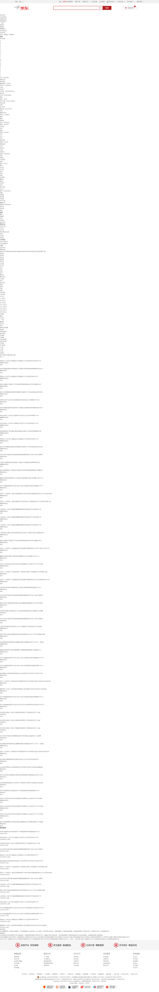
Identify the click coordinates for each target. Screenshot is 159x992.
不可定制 (2, 345)
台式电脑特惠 (4, 931)
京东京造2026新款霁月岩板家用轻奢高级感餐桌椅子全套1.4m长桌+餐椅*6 (21, 618)
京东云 (87, 983)
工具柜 (2, 236)
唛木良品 (2, 187)
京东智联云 (87, 937)
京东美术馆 (3, 30)
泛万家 (2, 169)
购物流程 (16, 956)
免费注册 (70, 1)
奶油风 (2, 253)
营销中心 (62, 974)
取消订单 (105, 965)
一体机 (2, 23)
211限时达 (47, 959)
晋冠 (1, 111)
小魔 (1, 87)
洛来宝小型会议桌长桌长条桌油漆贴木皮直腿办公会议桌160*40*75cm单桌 (21, 814)
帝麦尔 (2, 157)
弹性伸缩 (20, 939)
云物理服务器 (21, 937)
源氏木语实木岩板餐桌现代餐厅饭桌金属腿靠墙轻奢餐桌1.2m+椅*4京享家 (21, 603)
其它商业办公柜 (4, 232)
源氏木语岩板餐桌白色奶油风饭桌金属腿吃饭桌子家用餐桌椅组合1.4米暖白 (21, 822)
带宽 (47, 939)
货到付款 (76, 956)
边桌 (1, 271)
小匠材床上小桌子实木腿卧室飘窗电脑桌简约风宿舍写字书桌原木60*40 (20, 509)
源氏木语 (2, 79)
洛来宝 (2, 89)
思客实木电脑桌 (13, 931)
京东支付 (81, 983)
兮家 (1, 146)
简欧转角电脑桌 (67, 931)
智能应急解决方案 (78, 937)
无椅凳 (2, 353)
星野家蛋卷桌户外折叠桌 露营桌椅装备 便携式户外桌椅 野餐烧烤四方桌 (20, 431)
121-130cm (3, 306)
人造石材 (2, 294)
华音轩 (2, 183)
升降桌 (2, 220)
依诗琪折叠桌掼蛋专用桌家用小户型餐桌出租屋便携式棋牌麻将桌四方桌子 (21, 368)
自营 (1, 365)
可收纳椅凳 (3, 339)
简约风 (2, 255)
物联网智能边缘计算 (113, 939)
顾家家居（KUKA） (5, 83)
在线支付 (76, 959)
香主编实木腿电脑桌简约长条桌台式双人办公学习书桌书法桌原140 (19, 759)
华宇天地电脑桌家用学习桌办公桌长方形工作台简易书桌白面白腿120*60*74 (22, 704)
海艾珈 (2, 93)
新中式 (2, 261)
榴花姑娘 (2, 144)
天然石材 (2, 292)
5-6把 (1, 351)
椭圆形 (2, 322)
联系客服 (16, 967)
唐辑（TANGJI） (5, 124)
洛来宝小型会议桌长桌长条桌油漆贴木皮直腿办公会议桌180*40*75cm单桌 (21, 806)
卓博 (1, 105)
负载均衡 (93, 937)
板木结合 (2, 282)
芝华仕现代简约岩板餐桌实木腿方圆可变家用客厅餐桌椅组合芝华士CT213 (21, 775)
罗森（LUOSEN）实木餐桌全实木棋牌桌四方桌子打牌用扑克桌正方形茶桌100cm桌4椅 (25, 681)
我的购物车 (131, 8)
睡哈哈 (2, 179)
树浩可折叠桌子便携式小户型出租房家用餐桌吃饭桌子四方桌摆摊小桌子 (21, 384)
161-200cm (3, 310)
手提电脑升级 (105, 931)
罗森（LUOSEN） (5, 114)
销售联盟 (85, 974)
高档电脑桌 (58, 931)
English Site (124, 974)
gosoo (2, 189)
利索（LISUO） (4, 142)
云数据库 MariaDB (30, 937)
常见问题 (16, 963)
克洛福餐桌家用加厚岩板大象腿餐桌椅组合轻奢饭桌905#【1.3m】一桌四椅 (22, 743)
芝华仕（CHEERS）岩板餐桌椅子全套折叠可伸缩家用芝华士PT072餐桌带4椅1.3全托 (25, 579)
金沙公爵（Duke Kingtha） (8, 101)
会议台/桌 (3, 226)
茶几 (1, 273)
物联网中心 (99, 937)
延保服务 (135, 961)
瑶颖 (1, 193)
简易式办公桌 (95, 931)
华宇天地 (2, 200)
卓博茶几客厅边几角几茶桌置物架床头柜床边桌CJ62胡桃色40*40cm (20, 400)
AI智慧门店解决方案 (114, 937)
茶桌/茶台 (3, 222)
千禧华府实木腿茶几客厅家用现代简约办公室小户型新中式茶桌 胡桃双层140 (22, 532)
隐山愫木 (2, 140)
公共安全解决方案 (41, 937)
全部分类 (2, 15)
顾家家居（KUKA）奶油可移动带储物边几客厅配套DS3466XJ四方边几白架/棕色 (23, 689)
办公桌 (2, 230)
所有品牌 (2, 38)
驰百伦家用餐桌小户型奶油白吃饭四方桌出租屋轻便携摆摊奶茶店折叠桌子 (21, 470)
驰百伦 (2, 206)
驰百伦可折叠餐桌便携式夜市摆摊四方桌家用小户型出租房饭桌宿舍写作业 (21, 392)
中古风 (2, 265)
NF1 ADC (4, 939)
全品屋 (2, 126)
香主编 (2, 197)
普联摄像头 (3, 21)
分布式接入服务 (79, 939)
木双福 (2, 198)
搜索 (107, 8)
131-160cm (3, 308)
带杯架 (2, 329)
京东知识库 (3, 17)
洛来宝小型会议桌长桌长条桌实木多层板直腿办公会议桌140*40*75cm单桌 (21, 564)
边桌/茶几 (3, 247)
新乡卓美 (32, 931)
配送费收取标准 (48, 963)
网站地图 (122, 937)
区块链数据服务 (53, 939)
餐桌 (1, 214)
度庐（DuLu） (4, 163)
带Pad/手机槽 (4, 327)
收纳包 (2, 25)
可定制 (2, 343)
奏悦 (1, 118)
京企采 (2, 167)
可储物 (2, 337)
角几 (1, 269)
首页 (1, 34)
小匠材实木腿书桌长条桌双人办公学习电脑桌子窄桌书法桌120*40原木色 (21, 626)
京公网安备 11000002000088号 (48, 977)
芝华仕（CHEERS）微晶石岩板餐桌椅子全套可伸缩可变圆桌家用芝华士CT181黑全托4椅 (26, 493)
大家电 (16, 965)
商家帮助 (55, 974)
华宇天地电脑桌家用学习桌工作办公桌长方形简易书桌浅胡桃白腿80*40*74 (21, 665)
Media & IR (134, 974)
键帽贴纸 (2, 29)
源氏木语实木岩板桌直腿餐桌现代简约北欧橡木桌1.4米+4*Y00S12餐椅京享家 (22, 634)
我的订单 (77, 1)
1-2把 (1, 347)
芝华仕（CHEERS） (6, 85)
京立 (1, 136)
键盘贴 (2, 27)
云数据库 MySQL (12, 939)
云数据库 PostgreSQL (63, 937)
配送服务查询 (48, 961)
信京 (1, 138)
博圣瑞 (2, 120)
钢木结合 (2, 277)
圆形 (1, 316)
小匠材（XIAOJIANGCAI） (7, 91)
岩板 (1, 290)
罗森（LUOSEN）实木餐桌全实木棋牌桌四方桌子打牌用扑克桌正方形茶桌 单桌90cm (24, 751)
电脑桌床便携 (78, 931)
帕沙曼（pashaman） (6, 109)
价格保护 (105, 959)
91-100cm (3, 302)
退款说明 (105, 961)
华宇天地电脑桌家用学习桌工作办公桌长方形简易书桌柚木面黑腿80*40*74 (21, 486)
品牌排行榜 (3, 19)
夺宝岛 (135, 956)
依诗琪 (2, 208)
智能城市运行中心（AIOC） (67, 939)
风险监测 (101, 974)
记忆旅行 (2, 177)
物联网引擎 (37, 939)
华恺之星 (2, 103)
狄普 (1, 155)
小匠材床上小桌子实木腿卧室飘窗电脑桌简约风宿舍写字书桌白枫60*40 (20, 517)
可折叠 (2, 335)
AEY (1, 134)
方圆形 (2, 314)
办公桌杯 (39, 931)
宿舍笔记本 (86, 931)
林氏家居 (2, 81)
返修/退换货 (106, 963)
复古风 (2, 257)
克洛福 (2, 152)
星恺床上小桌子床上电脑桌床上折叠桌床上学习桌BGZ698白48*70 (19, 376)
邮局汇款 (76, 963)
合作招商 (47, 974)
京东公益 (116, 974)
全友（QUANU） (5, 77)
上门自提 (46, 956)
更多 (1, 210)
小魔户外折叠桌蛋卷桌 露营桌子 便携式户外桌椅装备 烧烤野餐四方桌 (20, 462)
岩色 (1, 171)
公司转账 (76, 965)
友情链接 (78, 974)
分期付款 (76, 961)
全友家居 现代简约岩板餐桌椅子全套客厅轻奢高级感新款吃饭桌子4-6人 (20, 587)
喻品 (1, 130)
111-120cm (3, 304)
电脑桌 (6, 34)
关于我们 (24, 974)
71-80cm (2, 298)
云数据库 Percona (89, 939)
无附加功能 (3, 341)
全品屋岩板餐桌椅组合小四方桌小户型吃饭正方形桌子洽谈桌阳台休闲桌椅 (21, 783)
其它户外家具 (4, 241)
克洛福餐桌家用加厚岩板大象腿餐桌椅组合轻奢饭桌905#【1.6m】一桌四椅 (22, 642)
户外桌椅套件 (4, 243)
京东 (28, 8)
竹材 (1, 288)
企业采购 (102, 1)
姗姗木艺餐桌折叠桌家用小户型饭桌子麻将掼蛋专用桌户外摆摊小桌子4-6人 (21, 478)
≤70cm (2, 296)
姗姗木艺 (2, 202)
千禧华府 (2, 159)
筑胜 (1, 175)
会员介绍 (16, 959)
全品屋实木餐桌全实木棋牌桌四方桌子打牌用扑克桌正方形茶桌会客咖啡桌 (21, 767)
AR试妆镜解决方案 (5, 937)
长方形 (2, 323)
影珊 (1, 181)
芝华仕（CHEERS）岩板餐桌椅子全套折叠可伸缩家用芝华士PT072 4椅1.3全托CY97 (24, 548)
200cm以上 (3, 312)
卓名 (1, 185)
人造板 (2, 279)
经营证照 (103, 981)
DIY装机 (135, 959)
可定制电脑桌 (24, 931)
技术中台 (43, 939)
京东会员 (94, 1)
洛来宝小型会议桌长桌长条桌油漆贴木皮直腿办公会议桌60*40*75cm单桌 (21, 798)
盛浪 (1, 116)
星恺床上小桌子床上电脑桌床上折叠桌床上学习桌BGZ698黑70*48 (19, 439)
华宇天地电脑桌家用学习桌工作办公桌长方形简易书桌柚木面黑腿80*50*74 (21, 697)
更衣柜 (2, 238)
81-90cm (2, 300)
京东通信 (135, 965)
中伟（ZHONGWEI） (6, 95)
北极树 (2, 195)
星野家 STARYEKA (5, 204)
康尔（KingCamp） (5, 191)
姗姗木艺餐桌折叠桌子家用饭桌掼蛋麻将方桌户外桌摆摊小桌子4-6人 (20, 556)
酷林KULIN (3, 113)
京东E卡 (135, 963)
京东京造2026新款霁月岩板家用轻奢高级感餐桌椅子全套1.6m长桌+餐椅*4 (21, 454)
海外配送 (46, 965)
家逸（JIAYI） (4, 99)
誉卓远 (2, 148)
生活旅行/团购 (18, 961)
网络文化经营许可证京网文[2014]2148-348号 (86, 979)
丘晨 (1, 150)
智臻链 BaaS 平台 (28, 939)
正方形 (2, 318)
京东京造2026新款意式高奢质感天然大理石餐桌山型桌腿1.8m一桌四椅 (20, 736)
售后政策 (105, 956)
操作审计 (13, 937)
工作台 (2, 228)
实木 (1, 281)
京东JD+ (135, 967)
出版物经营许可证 (66, 979)
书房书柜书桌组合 (48, 931)
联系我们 (32, 974)
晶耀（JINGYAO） (5, 154)
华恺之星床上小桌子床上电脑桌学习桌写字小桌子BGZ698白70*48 (19, 423)
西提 (1, 161)
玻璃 (1, 284)
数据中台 (104, 939)
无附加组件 (3, 331)
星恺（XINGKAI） (5, 122)
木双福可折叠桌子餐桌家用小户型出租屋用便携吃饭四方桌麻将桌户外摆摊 (21, 611)
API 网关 (105, 937)
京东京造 (2, 107)
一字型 (2, 320)
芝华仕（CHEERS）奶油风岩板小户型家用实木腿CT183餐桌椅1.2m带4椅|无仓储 (23, 572)
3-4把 (1, 349)
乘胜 (1, 97)
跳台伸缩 (2, 333)
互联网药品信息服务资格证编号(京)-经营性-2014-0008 (88, 977)
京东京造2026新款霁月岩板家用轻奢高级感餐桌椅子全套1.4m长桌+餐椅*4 (21, 595)
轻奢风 (2, 259)
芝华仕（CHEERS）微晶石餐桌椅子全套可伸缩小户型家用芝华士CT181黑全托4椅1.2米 (25, 501)
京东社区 (93, 974)
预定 (71, 937)
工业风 (2, 263)
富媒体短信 (98, 939)
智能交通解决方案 (52, 937)
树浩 (1, 165)
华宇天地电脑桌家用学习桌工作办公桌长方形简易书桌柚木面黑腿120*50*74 (22, 658)
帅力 (1, 128)
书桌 (1, 218)
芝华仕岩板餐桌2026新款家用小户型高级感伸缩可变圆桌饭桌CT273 (19, 790)
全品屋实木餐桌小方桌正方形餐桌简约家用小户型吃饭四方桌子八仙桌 (20, 712)
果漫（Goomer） (5, 132)
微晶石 (2, 275)
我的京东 (85, 1)
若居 (1, 173)
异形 (1, 325)
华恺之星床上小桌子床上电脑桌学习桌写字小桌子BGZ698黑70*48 (19, 415)
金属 (1, 286)
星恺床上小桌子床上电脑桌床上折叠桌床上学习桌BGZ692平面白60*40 (20, 361)
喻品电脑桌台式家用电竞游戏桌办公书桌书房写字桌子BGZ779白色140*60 (21, 673)
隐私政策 (108, 974)
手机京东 (111, 1)
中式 (1, 267)
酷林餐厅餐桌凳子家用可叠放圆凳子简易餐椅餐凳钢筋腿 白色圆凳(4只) (20, 650)
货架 (1, 234)
